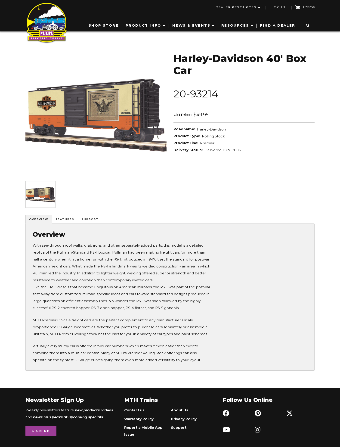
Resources (235, 25)
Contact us (134, 410)
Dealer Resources (236, 7)
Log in (278, 7)
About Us (179, 410)
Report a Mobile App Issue (143, 431)
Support (90, 219)
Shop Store (103, 25)
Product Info (143, 25)
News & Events (191, 25)
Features (65, 219)
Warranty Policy (139, 419)
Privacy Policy (184, 419)
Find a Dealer (277, 25)
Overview (38, 219)
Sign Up (41, 431)
